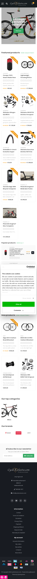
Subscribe (29, 456)
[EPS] (26, 561)
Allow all (18, 304)
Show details (26, 298)
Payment (18, 524)
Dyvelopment (21, 574)
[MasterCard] (20, 564)
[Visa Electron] (21, 567)
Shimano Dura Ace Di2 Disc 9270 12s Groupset (27, 152)
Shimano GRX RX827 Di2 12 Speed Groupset (27, 377)
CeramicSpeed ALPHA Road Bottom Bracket (9, 377)
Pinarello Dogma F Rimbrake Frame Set (27, 189)
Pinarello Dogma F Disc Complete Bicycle (9, 226)
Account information (18, 541)
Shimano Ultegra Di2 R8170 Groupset (9, 114)
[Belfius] (9, 561)
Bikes (3, 403)
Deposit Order (18, 530)
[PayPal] (32, 564)
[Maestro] (15, 564)
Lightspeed (32, 572)
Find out (18, 31)
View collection (27, 53)
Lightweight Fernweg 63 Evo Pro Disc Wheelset (27, 77)
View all (20, 243)
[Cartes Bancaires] (15, 561)
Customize (17, 310)
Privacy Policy (18, 521)
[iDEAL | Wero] (32, 561)
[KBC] (3, 564)
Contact (18, 512)
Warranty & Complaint (18, 533)
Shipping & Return (18, 527)
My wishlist (18, 547)
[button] (2, 25)
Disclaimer (19, 518)
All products (18, 553)
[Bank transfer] (3, 561)
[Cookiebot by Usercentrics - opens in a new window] (26, 267)
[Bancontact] (26, 564)
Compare (18, 550)
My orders (18, 544)
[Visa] (15, 567)
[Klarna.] (9, 564)
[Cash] (20, 561)
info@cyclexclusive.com (19, 493)
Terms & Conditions (18, 515)
